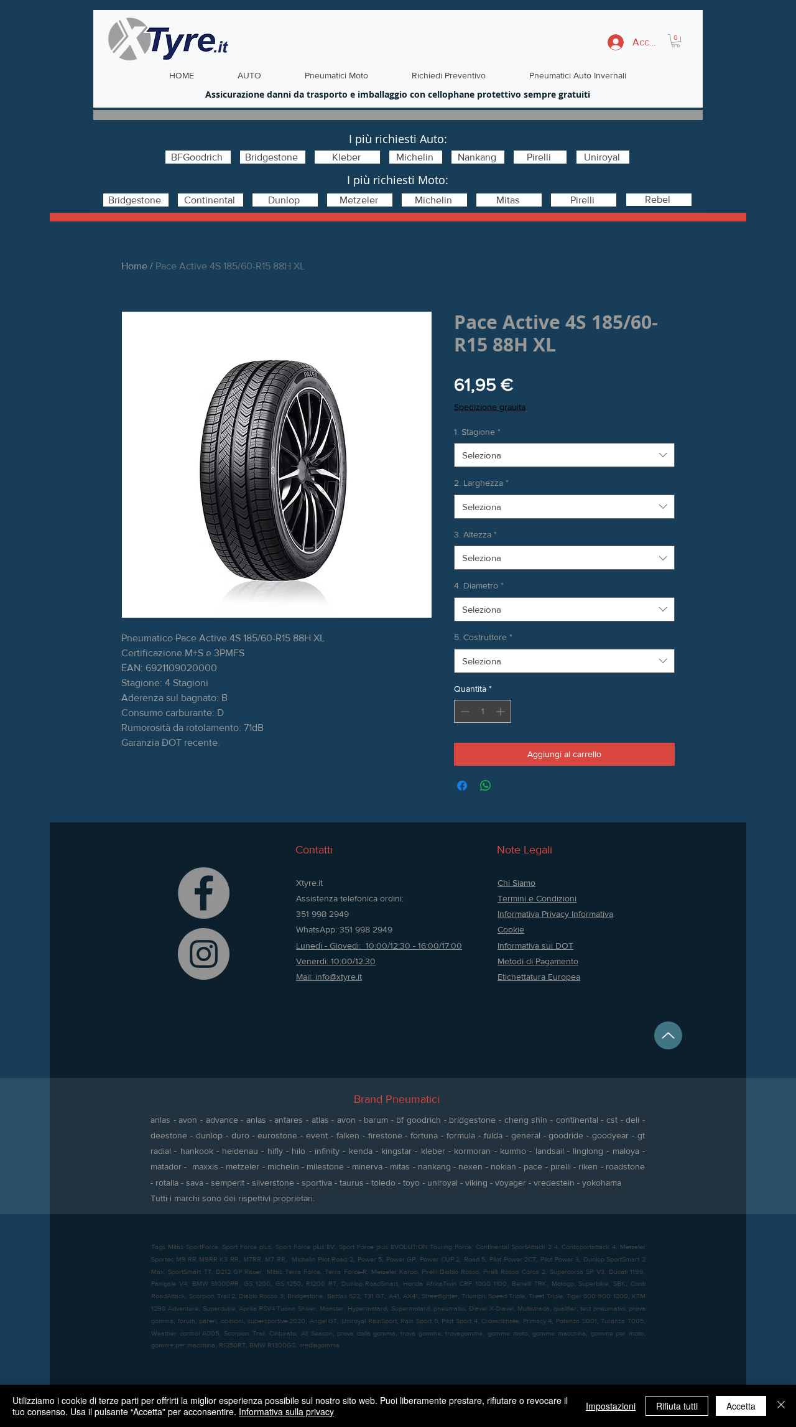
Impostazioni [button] (611, 1406)
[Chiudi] (781, 1406)
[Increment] (501, 711)
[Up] (668, 1035)
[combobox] (564, 455)
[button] (675, 40)
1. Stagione (477, 432)
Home (134, 266)
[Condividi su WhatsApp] (485, 785)
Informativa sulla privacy (286, 1411)
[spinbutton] (482, 711)
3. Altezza (475, 534)
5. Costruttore (483, 637)
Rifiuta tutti (677, 1406)
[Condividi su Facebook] (462, 785)
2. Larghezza (481, 483)
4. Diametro (479, 585)
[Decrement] (463, 711)
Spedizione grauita (489, 407)
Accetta (741, 1406)
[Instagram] (203, 954)
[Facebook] (203, 893)
